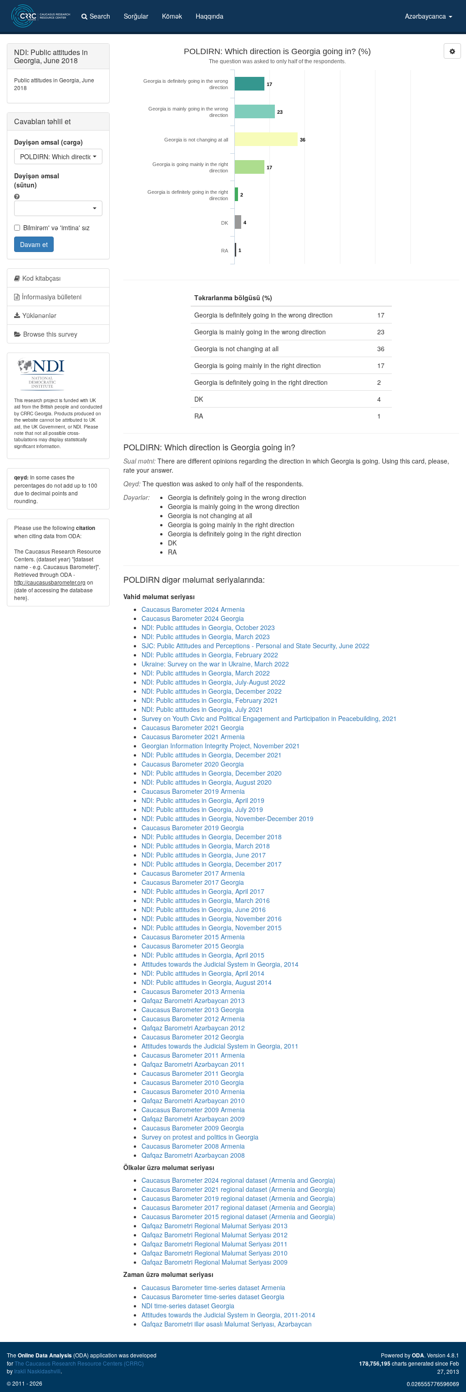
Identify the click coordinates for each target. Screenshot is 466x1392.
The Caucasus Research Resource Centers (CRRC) (79, 1363)
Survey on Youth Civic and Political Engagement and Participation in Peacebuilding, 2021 (269, 718)
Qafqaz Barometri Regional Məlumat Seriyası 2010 (215, 1252)
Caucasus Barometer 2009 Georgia (193, 1127)
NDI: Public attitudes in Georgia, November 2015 (212, 927)
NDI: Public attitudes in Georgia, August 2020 (207, 782)
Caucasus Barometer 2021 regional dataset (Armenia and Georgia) (238, 1189)
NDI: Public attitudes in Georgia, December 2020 (212, 772)
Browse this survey (50, 333)
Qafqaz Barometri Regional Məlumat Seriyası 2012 (215, 1234)
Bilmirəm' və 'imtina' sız (56, 227)
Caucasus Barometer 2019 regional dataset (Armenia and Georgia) (238, 1198)
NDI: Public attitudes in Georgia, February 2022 (210, 654)
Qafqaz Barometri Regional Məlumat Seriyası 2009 (215, 1261)
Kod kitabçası (41, 277)
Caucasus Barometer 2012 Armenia (193, 1018)
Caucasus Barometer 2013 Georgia (193, 1009)
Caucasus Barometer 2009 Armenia (193, 1109)
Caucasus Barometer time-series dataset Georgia (213, 1296)
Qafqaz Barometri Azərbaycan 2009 (193, 1118)
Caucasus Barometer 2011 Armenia (193, 1054)
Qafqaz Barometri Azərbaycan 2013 (193, 1000)
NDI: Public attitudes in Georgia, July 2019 (202, 809)
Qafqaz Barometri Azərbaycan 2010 (193, 1100)
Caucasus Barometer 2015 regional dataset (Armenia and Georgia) (238, 1216)
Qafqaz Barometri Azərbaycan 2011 (193, 1064)
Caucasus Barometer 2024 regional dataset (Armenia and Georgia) (238, 1180)
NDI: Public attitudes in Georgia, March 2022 (206, 672)
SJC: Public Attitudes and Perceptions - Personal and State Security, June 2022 (256, 645)
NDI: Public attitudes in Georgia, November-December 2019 (228, 818)
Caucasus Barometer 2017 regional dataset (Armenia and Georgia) (238, 1207)
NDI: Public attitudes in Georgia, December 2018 (212, 836)
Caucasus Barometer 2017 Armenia (193, 873)
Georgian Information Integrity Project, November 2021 (221, 745)
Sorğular (136, 15)
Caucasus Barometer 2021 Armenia (193, 736)
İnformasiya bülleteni (51, 296)
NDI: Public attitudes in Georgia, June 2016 (204, 909)
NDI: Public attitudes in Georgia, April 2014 (203, 973)
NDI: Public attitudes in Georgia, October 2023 (208, 627)
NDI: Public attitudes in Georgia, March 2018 (206, 845)
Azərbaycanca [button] (426, 15)
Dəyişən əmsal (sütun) (36, 180)
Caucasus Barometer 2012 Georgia (193, 1036)
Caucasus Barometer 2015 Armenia (193, 936)
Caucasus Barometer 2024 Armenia (193, 609)
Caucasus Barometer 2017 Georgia (193, 882)
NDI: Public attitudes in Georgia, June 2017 (204, 854)
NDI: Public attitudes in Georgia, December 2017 (212, 863)
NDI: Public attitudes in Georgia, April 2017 (203, 891)
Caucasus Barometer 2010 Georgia (193, 1082)
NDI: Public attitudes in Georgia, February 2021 (210, 700)
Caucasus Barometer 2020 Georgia (193, 763)
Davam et (34, 244)
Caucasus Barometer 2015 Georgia (193, 945)
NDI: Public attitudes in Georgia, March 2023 (206, 636)
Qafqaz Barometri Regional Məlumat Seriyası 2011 (215, 1243)
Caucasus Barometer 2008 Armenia (193, 1145)
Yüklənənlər (39, 315)
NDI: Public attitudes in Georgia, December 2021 (212, 754)
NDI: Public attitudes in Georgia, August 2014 (207, 982)
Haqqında (209, 15)
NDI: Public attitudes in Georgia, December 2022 (212, 691)
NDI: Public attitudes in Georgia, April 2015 (203, 954)
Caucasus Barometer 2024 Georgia (193, 618)
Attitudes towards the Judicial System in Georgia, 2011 (220, 1045)
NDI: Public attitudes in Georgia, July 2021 (202, 709)
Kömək (172, 15)
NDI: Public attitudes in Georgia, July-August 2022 (213, 681)
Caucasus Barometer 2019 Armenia (193, 791)
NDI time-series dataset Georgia (188, 1305)
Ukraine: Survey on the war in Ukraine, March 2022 (215, 663)
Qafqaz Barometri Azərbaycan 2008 (193, 1155)
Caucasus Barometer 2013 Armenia (193, 991)
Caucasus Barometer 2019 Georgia (193, 827)
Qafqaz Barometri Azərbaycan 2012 (193, 1027)
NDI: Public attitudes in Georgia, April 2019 (203, 800)
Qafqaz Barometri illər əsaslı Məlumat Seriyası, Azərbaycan (227, 1323)
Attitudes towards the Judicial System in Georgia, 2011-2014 (228, 1314)
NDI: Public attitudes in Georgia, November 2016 (212, 918)
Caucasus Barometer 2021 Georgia (193, 727)
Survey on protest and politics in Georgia (200, 1136)
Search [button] (100, 15)
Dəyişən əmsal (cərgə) (48, 141)
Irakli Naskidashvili (37, 1371)
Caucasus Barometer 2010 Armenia (193, 1091)
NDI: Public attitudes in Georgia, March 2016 (206, 900)
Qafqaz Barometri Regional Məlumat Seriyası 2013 (215, 1225)
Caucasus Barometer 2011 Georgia (193, 1073)
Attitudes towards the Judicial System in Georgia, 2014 (220, 963)
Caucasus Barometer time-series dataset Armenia (213, 1287)
